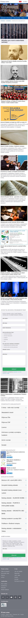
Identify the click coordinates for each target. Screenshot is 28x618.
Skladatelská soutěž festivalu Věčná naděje (12, 222)
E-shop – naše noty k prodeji (10, 407)
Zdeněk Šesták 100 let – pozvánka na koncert (13, 196)
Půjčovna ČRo (6, 417)
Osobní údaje (9, 614)
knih (5, 341)
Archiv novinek (6, 440)
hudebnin (6, 337)
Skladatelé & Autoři (7, 412)
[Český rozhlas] (5, 1)
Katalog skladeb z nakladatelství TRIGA (11, 530)
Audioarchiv (4, 585)
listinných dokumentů (8, 335)
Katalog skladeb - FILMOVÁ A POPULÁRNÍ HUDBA (11, 504)
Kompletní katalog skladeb (10, 485)
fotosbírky (6, 339)
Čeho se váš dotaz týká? (8, 332)
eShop (2, 577)
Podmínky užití (16, 614)
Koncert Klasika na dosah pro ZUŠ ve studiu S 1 (14, 122)
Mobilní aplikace (5, 589)
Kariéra (16, 577)
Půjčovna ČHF (6, 422)
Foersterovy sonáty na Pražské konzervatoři (13, 171)
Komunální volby (5, 573)
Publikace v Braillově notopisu (11, 523)
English (22, 614)
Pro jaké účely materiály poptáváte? (11, 343)
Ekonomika (17, 18)
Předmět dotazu (6, 349)
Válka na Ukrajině (5, 571)
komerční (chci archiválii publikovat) (11, 347)
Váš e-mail (5, 323)
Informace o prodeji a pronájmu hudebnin (11, 434)
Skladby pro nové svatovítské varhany (12, 41)
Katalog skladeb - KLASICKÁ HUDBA (13, 498)
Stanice (3, 575)
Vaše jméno (5, 318)
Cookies (3, 614)
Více (23, 18)
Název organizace (7, 327)
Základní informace (6, 18)
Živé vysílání (4, 583)
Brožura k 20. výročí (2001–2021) (12, 480)
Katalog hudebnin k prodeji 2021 (11, 518)
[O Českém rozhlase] (14, 10)
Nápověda (17, 573)
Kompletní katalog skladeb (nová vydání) (11, 491)
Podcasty (3, 587)
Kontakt (4, 445)
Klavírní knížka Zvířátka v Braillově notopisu (12, 146)
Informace (3, 20)
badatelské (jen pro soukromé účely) (11, 345)
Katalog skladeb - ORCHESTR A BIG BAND (13, 512)
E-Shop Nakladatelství (8, 450)
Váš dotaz (5, 354)
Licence (4, 427)
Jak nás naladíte (18, 571)
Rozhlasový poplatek (20, 581)
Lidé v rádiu (17, 575)
